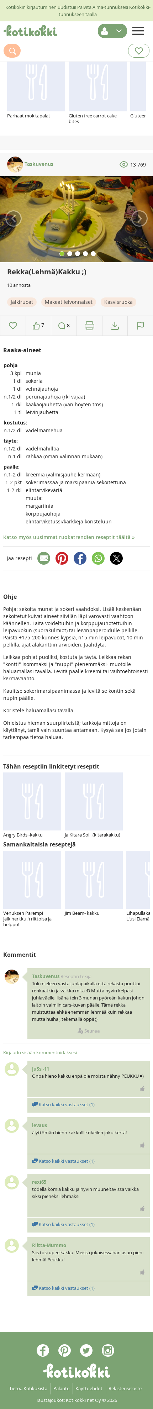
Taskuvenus (38, 163)
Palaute (61, 1388)
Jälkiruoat (22, 302)
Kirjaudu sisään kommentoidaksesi (40, 1052)
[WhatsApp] (98, 558)
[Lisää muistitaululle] (13, 326)
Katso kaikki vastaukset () (66, 1104)
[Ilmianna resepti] (140, 326)
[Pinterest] (62, 558)
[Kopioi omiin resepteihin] (115, 326)
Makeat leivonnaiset (69, 302)
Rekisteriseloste (125, 1388)
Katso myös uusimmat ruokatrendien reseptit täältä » (69, 537)
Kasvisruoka (118, 302)
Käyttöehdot (88, 1388)
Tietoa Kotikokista (28, 1388)
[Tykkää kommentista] (142, 1088)
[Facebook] (80, 558)
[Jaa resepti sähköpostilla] (43, 558)
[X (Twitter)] (116, 558)
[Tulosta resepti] (89, 326)
